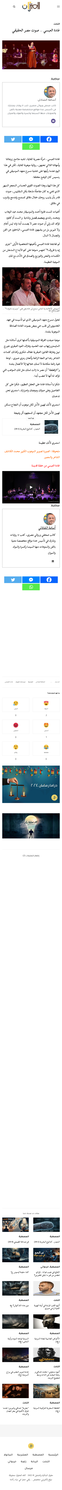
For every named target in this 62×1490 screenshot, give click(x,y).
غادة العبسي (9, 682)
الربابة (34, 1461)
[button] (31, 826)
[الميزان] (31, 6)
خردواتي (44, 1267)
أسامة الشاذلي (47, 100)
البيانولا (8, 1455)
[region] (31, 826)
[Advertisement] (31, 1070)
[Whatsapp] (31, 146)
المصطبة (35, 424)
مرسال (29, 1468)
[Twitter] (13, 139)
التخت (56, 24)
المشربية (22, 1455)
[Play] (31, 487)
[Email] (53, 121)
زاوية (23, 1461)
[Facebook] (49, 139)
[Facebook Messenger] (31, 139)
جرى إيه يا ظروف (20, 682)
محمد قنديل (37, 218)
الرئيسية (30, 682)
